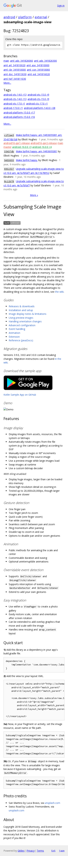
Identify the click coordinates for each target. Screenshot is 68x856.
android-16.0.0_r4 (42, 147)
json (62, 850)
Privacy (31, 850)
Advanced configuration (22, 325)
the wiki (59, 291)
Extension (14, 336)
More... (7, 82)
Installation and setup (21, 310)
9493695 (9, 160)
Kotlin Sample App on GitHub (19, 394)
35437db (9, 151)
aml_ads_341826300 (45, 60)
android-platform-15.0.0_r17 (19, 112)
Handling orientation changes (25, 321)
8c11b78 (9, 181)
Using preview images (21, 317)
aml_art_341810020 (14, 65)
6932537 (9, 168)
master (7, 147)
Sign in (61, 5)
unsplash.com (52, 803)
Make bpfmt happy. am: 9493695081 (36, 151)
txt (53, 850)
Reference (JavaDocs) (21, 340)
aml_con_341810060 (38, 69)
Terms (40, 850)
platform (25, 17)
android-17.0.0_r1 (13, 108)
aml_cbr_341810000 (14, 69)
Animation (14, 332)
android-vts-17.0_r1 (14, 103)
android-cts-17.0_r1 (37, 103)
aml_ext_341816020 (39, 74)
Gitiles (21, 850)
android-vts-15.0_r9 (38, 94)
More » (34, 195)
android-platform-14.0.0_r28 (39, 108)
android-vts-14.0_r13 (15, 94)
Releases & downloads (22, 306)
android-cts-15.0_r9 (38, 99)
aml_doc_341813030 (15, 74)
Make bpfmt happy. (27, 160)
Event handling (17, 329)
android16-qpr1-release (16, 143)
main (6, 60)
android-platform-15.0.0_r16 (19, 117)
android (9, 17)
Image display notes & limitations (27, 313)
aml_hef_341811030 (14, 78)
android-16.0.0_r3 (22, 147)
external (41, 17)
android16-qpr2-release (44, 143)
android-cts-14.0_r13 (15, 99)
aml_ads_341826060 (21, 60)
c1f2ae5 (9, 135)
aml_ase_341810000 (38, 65)
